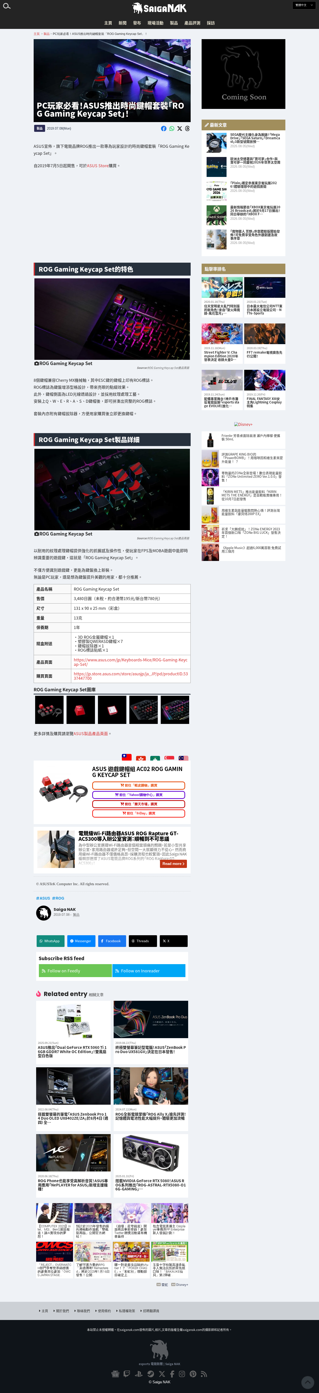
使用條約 (104, 1310)
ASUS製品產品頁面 (91, 733)
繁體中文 (301, 5)
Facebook (113, 940)
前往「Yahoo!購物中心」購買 (140, 795)
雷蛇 (164, 1284)
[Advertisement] (112, 219)
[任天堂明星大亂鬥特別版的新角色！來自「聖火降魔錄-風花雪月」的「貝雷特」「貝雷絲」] (222, 287)
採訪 (211, 23)
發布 (137, 23)
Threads (143, 940)
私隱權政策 (127, 1310)
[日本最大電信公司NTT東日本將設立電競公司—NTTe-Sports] (264, 287)
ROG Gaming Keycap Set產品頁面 (168, 368)
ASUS (45, 898)
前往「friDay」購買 (141, 813)
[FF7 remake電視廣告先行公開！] (264, 333)
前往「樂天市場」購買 (141, 804)
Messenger (83, 940)
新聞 (123, 23)
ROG (60, 898)
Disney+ (182, 1284)
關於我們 (62, 1310)
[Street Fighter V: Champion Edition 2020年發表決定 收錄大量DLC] (222, 333)
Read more (171, 863)
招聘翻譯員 (151, 1310)
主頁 (108, 23)
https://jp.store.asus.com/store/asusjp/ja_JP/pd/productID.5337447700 (131, 676)
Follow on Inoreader (140, 971)
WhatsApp (52, 940)
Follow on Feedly (64, 971)
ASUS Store (98, 165)
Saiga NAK (159, 8)
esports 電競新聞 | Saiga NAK (159, 1364)
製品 (174, 23)
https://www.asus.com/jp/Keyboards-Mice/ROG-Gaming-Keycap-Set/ (130, 662)
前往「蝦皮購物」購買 (141, 785)
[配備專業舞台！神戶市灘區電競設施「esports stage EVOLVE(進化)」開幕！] (222, 380)
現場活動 (155, 23)
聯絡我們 (83, 1310)
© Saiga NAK (159, 1382)
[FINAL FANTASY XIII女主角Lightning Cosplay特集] (264, 380)
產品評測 (192, 23)
